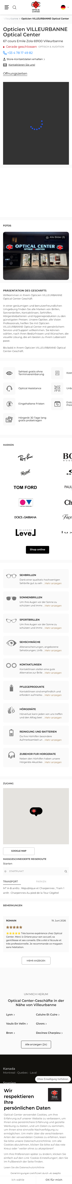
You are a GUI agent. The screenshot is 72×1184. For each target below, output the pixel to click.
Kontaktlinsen (30, 664)
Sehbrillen (28, 575)
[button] (6, 7)
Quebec (22, 1073)
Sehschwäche (30, 642)
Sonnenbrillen (31, 597)
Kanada (9, 1069)
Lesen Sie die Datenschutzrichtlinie (24, 1167)
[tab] (19, 882)
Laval (33, 1073)
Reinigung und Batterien (38, 732)
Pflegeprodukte (32, 687)
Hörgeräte (28, 709)
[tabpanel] (36, 890)
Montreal (9, 1073)
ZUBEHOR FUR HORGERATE (38, 754)
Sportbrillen (30, 620)
